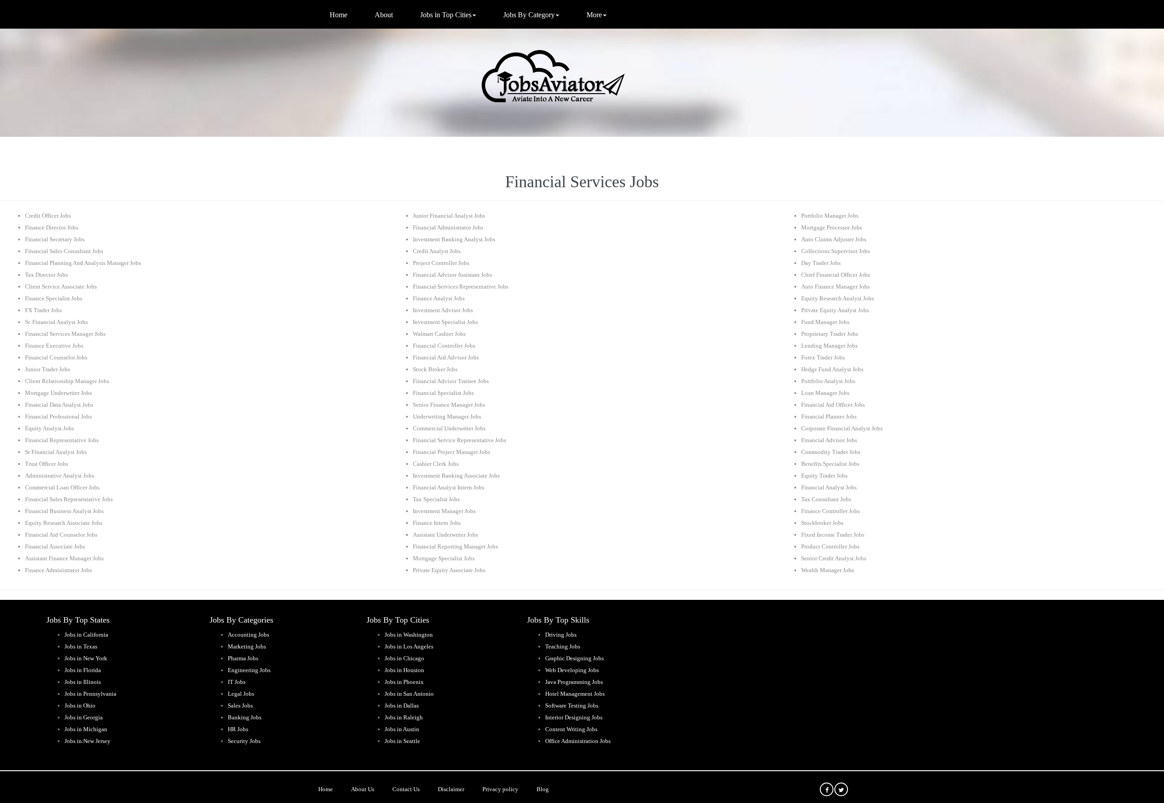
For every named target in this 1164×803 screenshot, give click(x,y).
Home (338, 15)
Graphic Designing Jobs (574, 658)
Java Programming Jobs (574, 681)
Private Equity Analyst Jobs (835, 310)
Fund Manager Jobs (825, 322)
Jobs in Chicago (404, 658)
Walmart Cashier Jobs (439, 333)
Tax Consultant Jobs (826, 499)
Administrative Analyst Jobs (59, 475)
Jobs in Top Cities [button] (446, 15)
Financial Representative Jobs (62, 440)
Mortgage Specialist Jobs (444, 558)
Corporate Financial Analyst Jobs (842, 428)
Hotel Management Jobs (575, 693)
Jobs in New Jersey (87, 741)
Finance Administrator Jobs (58, 570)
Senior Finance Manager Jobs (449, 404)
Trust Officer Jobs (46, 463)
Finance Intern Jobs (437, 522)
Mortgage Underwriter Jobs (58, 392)
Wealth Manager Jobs (827, 570)
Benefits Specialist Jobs (830, 463)
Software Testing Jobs (571, 705)
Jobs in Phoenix (404, 681)
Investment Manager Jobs (444, 511)
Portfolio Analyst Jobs (828, 381)
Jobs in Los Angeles (409, 646)
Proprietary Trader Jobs (829, 333)
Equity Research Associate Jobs (63, 522)
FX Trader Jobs (43, 310)
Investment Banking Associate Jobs (456, 475)
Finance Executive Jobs (54, 345)
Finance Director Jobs (51, 227)
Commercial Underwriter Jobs (449, 428)
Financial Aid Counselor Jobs (61, 534)
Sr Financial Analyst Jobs (56, 452)
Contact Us (406, 789)
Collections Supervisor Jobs (835, 251)
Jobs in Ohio (80, 705)
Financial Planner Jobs (829, 416)
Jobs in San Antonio (409, 693)
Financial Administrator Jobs (448, 227)
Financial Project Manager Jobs (451, 452)
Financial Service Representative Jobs (459, 440)
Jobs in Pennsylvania (90, 693)
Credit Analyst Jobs (437, 251)
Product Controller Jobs (830, 546)
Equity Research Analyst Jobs (837, 298)
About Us (362, 789)
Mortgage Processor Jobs (831, 227)
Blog (543, 789)
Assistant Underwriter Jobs (445, 534)
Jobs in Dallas (402, 705)
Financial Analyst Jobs (829, 487)
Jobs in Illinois (83, 681)
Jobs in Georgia (84, 717)
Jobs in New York (86, 658)
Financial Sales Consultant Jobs (64, 251)
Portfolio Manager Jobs (829, 215)
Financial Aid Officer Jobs (833, 404)
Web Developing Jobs (572, 670)
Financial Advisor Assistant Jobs (452, 274)
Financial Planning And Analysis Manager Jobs (83, 262)
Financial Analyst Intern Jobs (448, 487)
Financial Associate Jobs (55, 546)
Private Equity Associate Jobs (449, 570)
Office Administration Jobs (578, 741)
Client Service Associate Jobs (61, 286)
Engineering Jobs (249, 670)
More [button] (594, 15)
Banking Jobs (244, 717)
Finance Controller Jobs (830, 511)
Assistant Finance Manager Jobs (64, 558)
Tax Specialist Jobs (436, 499)
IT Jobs (237, 681)
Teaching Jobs (562, 646)
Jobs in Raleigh (404, 717)
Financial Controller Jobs (444, 345)
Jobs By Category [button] (529, 15)
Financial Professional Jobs (58, 416)
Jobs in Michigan (86, 729)
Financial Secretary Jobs (55, 239)
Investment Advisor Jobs (443, 310)
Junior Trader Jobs (47, 369)
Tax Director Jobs (46, 274)
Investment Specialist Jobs (445, 322)
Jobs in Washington (409, 634)
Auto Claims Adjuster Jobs (833, 239)
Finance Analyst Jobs (439, 298)
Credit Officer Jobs (48, 215)
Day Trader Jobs (821, 262)
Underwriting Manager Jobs (447, 416)
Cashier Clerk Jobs (436, 463)
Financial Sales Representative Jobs (69, 499)
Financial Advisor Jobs (829, 440)
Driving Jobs (561, 634)
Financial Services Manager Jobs (65, 333)
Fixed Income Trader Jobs (832, 534)
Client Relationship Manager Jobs (67, 381)
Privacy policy (500, 789)
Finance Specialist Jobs (53, 298)
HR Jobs (238, 729)
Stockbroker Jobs (822, 522)
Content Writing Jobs (571, 729)
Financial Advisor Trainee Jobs (451, 381)
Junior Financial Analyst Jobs (449, 215)
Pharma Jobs (243, 658)
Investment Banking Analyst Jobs (454, 239)
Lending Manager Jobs (829, 345)
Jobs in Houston (404, 670)
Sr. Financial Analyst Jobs (56, 322)
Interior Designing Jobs (573, 717)
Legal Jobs (241, 693)
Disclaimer (451, 789)
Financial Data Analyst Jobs (59, 404)
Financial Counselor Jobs (56, 357)
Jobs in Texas (81, 646)
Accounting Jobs (248, 634)
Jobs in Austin (402, 729)
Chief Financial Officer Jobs (835, 274)
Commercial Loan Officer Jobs (62, 487)
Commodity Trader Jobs (830, 452)
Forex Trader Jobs (823, 357)
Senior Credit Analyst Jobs (833, 558)
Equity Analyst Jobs (49, 428)
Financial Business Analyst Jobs (64, 511)
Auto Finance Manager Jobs (835, 286)
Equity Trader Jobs (824, 475)
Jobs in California (86, 634)
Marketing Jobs (247, 646)
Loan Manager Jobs (825, 392)
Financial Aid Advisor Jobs (446, 357)
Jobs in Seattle (402, 741)
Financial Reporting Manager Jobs (455, 546)
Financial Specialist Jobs (443, 392)
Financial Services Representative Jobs (460, 286)
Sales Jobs (240, 705)
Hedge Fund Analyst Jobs (832, 369)
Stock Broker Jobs (435, 369)
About (384, 15)
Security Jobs (244, 741)
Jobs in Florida (83, 670)
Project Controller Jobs (441, 262)
